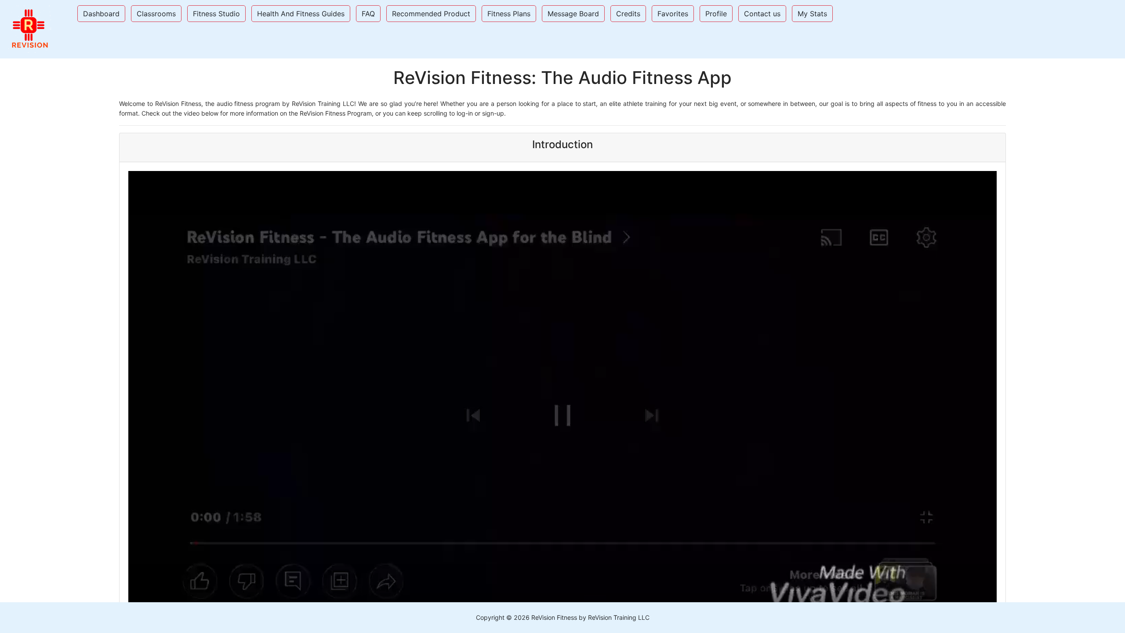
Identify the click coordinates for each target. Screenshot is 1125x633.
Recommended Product (431, 13)
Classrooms (156, 13)
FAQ (368, 13)
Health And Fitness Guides (301, 13)
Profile (716, 13)
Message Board (573, 13)
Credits (628, 13)
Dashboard (101, 13)
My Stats (812, 13)
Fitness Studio (216, 13)
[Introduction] (562, 108)
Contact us (762, 13)
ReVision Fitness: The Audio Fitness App (562, 77)
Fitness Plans (508, 13)
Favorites (672, 13)
